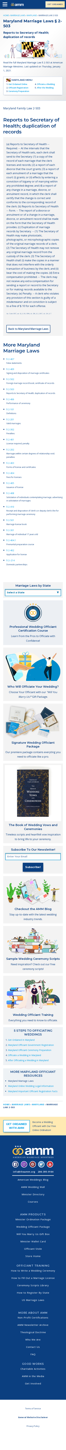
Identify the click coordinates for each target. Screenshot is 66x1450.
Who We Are (33, 1339)
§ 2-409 (10, 369)
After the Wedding (45, 87)
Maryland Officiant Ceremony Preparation (29, 1050)
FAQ (33, 1354)
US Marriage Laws (33, 1300)
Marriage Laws (17, 15)
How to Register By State (33, 1292)
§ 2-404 (10, 473)
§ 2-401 (10, 439)
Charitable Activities (33, 1368)
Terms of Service (33, 1408)
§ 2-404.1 (11, 540)
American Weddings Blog (33, 1179)
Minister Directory (33, 1194)
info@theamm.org (24, 1171)
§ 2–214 (10, 560)
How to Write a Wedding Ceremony (33, 1270)
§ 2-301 (10, 530)
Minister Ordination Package (33, 1219)
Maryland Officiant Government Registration (31, 1044)
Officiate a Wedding (46, 84)
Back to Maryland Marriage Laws (28, 329)
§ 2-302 (10, 429)
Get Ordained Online (17, 84)
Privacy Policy (33, 1426)
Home (6, 15)
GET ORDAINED (55, 4)
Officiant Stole (33, 1248)
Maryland (32, 15)
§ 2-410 (10, 506)
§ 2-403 (10, 462)
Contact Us (33, 1346)
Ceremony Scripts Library (33, 1285)
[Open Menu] (6, 5)
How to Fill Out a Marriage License (33, 1278)
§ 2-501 (10, 520)
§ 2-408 (10, 493)
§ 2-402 (10, 550)
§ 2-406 (10, 399)
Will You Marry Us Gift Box (33, 1234)
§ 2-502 (10, 379)
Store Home (33, 1256)
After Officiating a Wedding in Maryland (28, 1060)
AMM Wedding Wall (33, 1187)
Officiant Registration (18, 87)
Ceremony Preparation (18, 91)
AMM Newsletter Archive (33, 1324)
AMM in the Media (33, 1376)
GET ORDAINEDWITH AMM (16, 1126)
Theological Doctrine (33, 1332)
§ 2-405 (10, 483)
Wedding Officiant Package (33, 1226)
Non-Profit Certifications (33, 1317)
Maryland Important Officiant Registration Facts (33, 1091)
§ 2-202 (10, 449)
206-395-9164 (46, 1171)
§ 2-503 (10, 389)
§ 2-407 (10, 359)
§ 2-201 (10, 419)
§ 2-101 (10, 409)
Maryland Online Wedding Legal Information (31, 1086)
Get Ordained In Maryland (21, 1039)
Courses (33, 1201)
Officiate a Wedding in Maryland (24, 1055)
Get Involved (33, 1383)
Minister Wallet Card (33, 1241)
